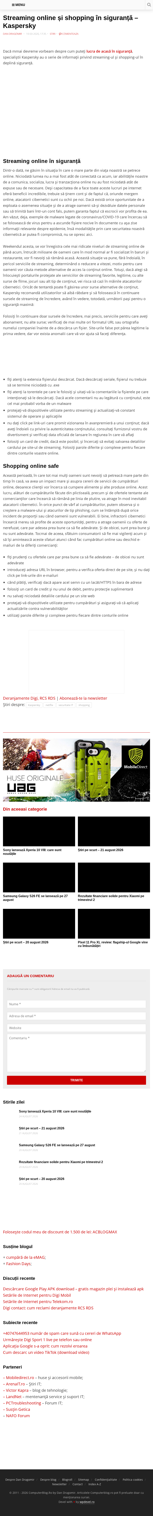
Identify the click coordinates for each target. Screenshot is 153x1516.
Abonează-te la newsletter (83, 698)
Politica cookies (133, 1479)
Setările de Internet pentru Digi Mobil (37, 1295)
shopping (84, 705)
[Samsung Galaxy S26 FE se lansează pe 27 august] (39, 881)
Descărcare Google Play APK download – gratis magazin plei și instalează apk (73, 1289)
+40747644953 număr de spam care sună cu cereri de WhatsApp (62, 1333)
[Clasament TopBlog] (76, 1434)
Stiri (52, 34)
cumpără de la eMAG (25, 1257)
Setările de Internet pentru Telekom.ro (38, 1301)
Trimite (76, 1080)
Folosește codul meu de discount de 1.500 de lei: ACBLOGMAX (60, 1232)
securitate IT (66, 705)
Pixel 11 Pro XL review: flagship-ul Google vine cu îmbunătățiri (113, 944)
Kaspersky (34, 705)
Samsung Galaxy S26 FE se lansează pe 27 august (35, 898)
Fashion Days (18, 1263)
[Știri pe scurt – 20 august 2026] (39, 927)
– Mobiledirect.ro (18, 1377)
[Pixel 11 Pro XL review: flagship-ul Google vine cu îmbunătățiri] (114, 927)
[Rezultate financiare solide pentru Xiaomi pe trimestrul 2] (114, 881)
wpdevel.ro (87, 1502)
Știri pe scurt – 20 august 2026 (25, 942)
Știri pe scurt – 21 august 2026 (100, 850)
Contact (78, 1484)
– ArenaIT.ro (14, 1384)
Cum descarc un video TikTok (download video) (46, 1352)
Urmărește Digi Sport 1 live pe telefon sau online (47, 1339)
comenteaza (70, 34)
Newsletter (59, 1484)
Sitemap (83, 1479)
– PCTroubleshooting (22, 1403)
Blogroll (67, 1479)
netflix (49, 705)
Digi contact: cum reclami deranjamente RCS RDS (48, 1308)
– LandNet (12, 1396)
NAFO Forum (18, 1415)
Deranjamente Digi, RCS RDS (29, 698)
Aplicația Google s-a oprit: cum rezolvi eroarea (45, 1346)
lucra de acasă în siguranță (109, 51)
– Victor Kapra (15, 1390)
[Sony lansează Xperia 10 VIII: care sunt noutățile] (39, 834)
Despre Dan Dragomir (19, 1479)
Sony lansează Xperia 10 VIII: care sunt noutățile (32, 851)
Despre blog (48, 1479)
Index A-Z (94, 1484)
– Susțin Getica (16, 1409)
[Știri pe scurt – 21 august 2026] (114, 834)
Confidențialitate (106, 1479)
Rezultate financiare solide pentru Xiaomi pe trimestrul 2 (111, 898)
